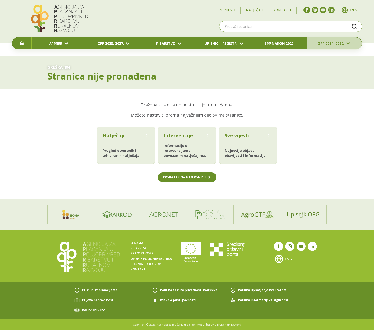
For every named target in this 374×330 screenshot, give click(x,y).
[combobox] (290, 26)
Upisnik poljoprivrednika (151, 259)
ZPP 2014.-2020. (331, 43)
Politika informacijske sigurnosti (263, 300)
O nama (137, 243)
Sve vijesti (226, 10)
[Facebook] (306, 10)
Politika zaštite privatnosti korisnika (189, 290)
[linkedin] (331, 10)
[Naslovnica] (21, 43)
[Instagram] (315, 10)
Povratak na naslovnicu (184, 177)
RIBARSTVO (166, 43)
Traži (354, 26)
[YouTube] (323, 10)
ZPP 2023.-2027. (111, 43)
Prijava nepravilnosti (98, 300)
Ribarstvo (139, 248)
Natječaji (254, 10)
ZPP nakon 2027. (279, 43)
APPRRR (55, 43)
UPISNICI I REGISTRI (221, 43)
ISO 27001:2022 (93, 310)
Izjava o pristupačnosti (178, 300)
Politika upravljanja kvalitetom (262, 290)
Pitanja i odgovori (146, 264)
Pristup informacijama (99, 290)
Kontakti (282, 10)
